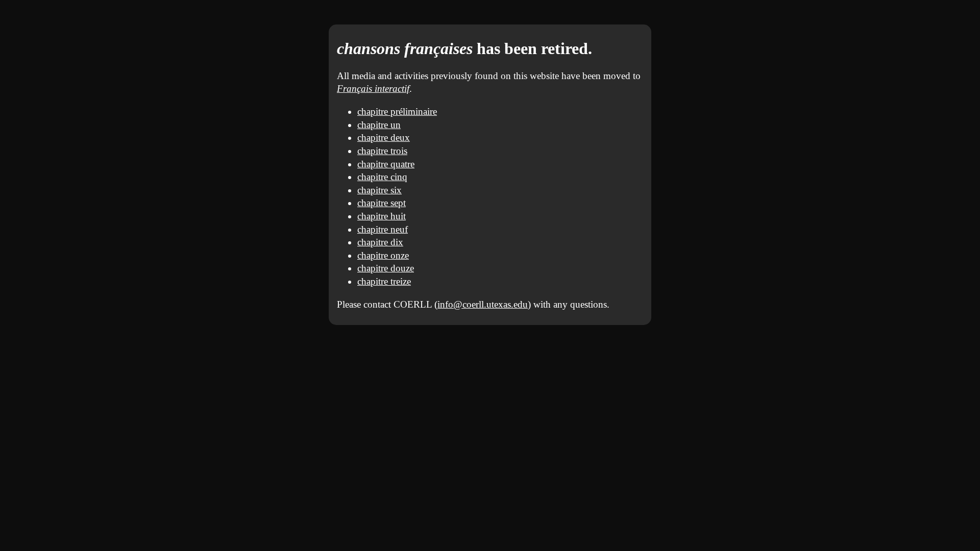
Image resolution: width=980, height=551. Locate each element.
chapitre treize (384, 281)
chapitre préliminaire (397, 111)
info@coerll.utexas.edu (482, 304)
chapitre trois (382, 150)
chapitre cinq (382, 176)
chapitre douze (385, 268)
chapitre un (379, 124)
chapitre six (379, 190)
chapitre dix (380, 242)
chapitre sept (381, 202)
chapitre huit (381, 216)
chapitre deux (383, 137)
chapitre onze (383, 255)
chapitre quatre (385, 164)
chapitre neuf (382, 229)
